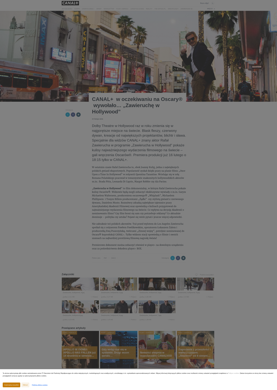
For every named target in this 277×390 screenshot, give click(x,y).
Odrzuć (25, 385)
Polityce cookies (233, 373)
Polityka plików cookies (40, 385)
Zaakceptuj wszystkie (11, 385)
